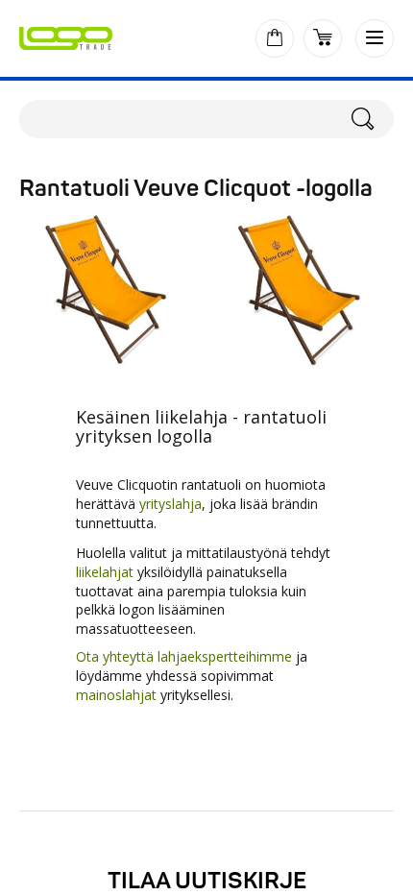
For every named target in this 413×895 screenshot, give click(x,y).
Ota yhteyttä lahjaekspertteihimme (184, 656)
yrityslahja (170, 504)
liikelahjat (106, 572)
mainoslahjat (116, 695)
